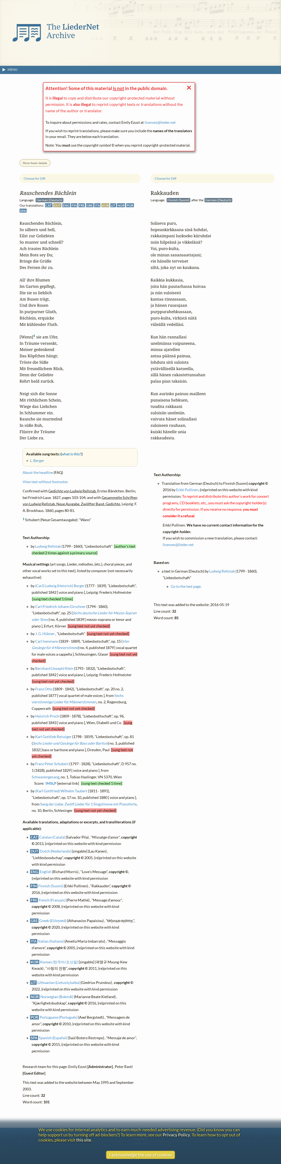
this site (83, 1139)
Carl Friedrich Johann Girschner (60, 606)
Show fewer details (35, 163)
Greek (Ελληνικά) (52, 921)
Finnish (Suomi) (50, 886)
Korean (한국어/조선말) (59, 962)
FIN (74, 205)
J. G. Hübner (45, 634)
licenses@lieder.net (160, 122)
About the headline (38, 472)
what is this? (71, 454)
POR (130, 205)
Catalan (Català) (52, 837)
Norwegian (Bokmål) (56, 997)
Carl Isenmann (46, 641)
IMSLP (50, 783)
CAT (48, 205)
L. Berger (37, 460)
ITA (97, 205)
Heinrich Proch (47, 716)
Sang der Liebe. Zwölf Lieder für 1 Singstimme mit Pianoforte (88, 804)
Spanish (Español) (53, 1038)
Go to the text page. (186, 586)
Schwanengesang (45, 777)
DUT (57, 205)
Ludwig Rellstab (48, 546)
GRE (89, 205)
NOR (121, 205)
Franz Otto (43, 689)
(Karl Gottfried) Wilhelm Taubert (61, 791)
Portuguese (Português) (59, 1017)
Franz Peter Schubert (52, 764)
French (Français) (52, 900)
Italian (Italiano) (51, 941)
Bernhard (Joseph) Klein (54, 668)
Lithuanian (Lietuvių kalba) (58, 982)
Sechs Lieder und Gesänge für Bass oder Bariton (70, 743)
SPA (23, 211)
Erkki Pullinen (187, 490)
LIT (113, 205)
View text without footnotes (45, 482)
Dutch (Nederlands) (55, 851)
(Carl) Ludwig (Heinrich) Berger (60, 586)
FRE (82, 205)
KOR (105, 205)
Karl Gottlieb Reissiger (53, 737)
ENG (66, 205)
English (45, 872)
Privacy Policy (176, 1134)
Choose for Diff (34, 178)
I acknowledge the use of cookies (140, 1154)
